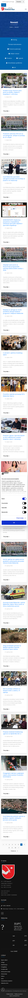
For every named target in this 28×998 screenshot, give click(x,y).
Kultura (2, 976)
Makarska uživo (4, 983)
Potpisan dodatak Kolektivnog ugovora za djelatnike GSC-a (13, 733)
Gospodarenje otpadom (6, 981)
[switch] (24, 503)
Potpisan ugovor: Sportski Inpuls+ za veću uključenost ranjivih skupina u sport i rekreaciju (14, 437)
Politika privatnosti (18, 994)
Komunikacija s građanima (14, 63)
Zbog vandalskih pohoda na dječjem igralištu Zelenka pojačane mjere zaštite (12, 647)
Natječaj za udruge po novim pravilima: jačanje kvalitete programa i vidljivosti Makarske (13, 311)
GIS (15, 67)
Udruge (2, 962)
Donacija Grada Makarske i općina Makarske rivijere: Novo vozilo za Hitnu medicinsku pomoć (14, 604)
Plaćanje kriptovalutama (14, 44)
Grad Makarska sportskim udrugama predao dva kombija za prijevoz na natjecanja (14, 178)
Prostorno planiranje (15, 49)
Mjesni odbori (4, 960)
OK (14, 522)
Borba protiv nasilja (5, 971)
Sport (2, 978)
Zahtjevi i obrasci (14, 53)
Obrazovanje (4, 974)
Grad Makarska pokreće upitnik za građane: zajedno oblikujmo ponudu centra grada (14, 818)
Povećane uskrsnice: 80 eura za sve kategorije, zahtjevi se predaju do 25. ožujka (14, 135)
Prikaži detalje (20, 518)
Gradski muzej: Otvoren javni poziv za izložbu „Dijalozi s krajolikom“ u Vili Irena (12, 92)
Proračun (9, 58)
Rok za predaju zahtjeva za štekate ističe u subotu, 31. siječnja (11, 690)
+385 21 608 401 (7, 905)
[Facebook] (2, 913)
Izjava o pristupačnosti (14, 995)
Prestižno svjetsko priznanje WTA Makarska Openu (14, 395)
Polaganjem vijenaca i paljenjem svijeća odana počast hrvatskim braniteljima (13, 775)
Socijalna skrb (4, 969)
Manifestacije (4, 964)
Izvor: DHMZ (14, 951)
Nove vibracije (23, 991)
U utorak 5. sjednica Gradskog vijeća (12, 354)
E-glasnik (20, 58)
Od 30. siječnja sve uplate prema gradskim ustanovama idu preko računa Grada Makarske (13, 561)
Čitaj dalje (6, 111)
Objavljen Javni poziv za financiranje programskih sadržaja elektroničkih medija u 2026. (13, 267)
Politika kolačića (9, 994)
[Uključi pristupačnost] (2, 989)
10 (15, 847)
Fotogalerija (4, 967)
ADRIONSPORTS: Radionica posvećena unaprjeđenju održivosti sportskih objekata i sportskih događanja (13, 222)
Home (11, 27)
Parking (14, 40)
